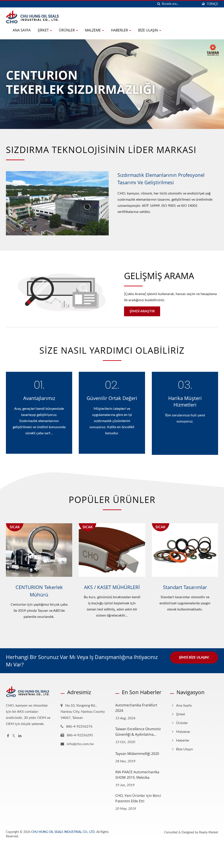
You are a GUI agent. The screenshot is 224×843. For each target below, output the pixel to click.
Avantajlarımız (39, 398)
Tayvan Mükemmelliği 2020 (137, 753)
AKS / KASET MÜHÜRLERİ (112, 587)
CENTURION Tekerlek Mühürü (39, 591)
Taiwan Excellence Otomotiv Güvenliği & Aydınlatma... (138, 732)
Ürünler (67, 30)
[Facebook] (8, 736)
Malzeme (93, 30)
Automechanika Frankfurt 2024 (136, 708)
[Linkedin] (19, 736)
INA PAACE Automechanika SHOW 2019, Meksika (137, 775)
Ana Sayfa (22, 30)
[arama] (158, 4)
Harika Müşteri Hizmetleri (185, 401)
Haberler (120, 30)
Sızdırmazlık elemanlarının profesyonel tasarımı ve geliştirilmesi (161, 179)
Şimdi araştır (142, 311)
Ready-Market (208, 832)
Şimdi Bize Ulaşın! (194, 657)
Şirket (44, 30)
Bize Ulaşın (148, 30)
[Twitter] (13, 736)
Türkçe (212, 4)
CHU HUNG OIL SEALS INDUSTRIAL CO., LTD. (63, 832)
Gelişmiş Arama (159, 275)
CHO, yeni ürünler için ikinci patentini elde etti (138, 798)
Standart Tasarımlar (185, 587)
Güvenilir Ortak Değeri (112, 398)
